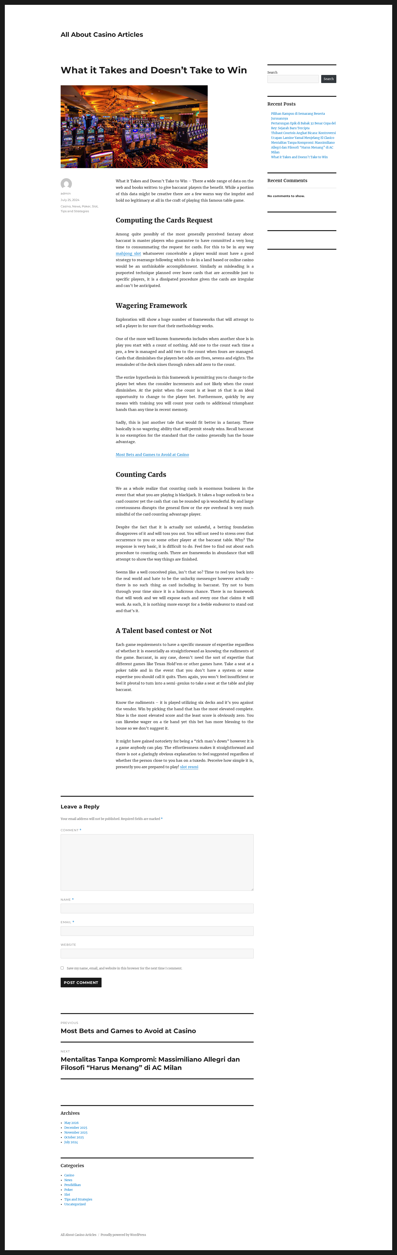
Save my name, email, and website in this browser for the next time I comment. (124, 968)
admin (66, 193)
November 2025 (76, 1133)
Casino (66, 206)
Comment (71, 830)
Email (67, 922)
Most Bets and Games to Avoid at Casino (152, 454)
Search (272, 72)
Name (67, 900)
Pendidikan (72, 1185)
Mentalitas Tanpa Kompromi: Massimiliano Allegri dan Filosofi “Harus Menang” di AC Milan (303, 147)
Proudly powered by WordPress (123, 1235)
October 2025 (74, 1137)
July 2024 (71, 1142)
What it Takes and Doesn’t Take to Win (299, 157)
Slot (95, 206)
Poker (86, 206)
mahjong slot (128, 253)
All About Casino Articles (102, 34)
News (76, 206)
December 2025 (75, 1128)
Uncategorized (75, 1204)
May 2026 (71, 1123)
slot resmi (189, 767)
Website (68, 944)
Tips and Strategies (75, 211)
